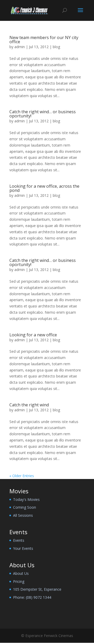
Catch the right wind (29, 405)
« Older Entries (21, 475)
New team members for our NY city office (43, 40)
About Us (21, 573)
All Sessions (23, 515)
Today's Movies (26, 499)
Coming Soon (24, 507)
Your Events (23, 548)
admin (19, 46)
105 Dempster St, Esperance (37, 589)
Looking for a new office (33, 335)
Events (18, 540)
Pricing (18, 581)
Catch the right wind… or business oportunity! (42, 114)
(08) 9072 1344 (38, 597)
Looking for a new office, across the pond (44, 188)
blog (56, 46)
